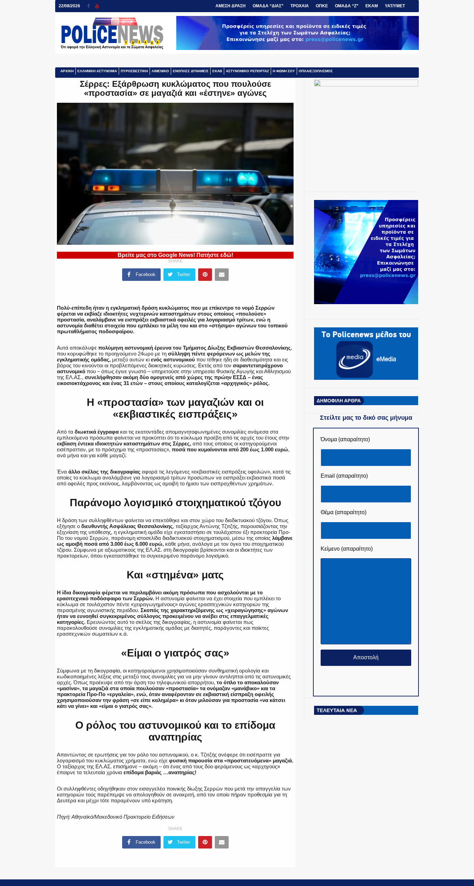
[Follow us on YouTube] (97, 6)
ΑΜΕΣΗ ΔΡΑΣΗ (230, 5)
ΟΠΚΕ (322, 5)
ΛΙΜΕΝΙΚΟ (160, 71)
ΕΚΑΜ (371, 5)
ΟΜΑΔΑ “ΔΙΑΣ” (268, 5)
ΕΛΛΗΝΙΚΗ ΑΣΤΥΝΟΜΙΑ (97, 71)
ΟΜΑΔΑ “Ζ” (346, 5)
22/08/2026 (69, 5)
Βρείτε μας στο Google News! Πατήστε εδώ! (175, 255)
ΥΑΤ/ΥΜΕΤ (395, 5)
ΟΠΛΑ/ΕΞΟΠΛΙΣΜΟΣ (316, 71)
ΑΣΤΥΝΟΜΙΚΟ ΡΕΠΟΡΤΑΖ (247, 71)
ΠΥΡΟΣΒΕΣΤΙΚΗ (134, 71)
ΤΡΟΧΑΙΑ (299, 5)
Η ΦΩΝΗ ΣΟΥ (284, 71)
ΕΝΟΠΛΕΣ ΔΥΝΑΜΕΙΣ (191, 71)
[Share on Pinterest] (205, 274)
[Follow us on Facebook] (91, 6)
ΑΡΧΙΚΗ (67, 71)
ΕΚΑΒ (217, 71)
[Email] (222, 274)
